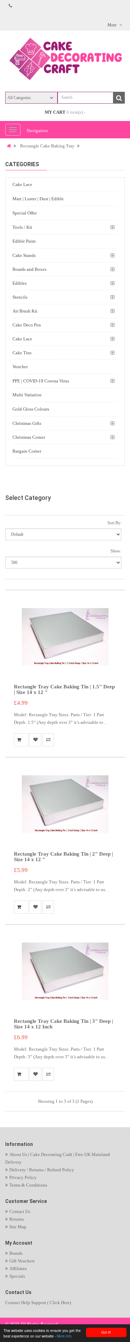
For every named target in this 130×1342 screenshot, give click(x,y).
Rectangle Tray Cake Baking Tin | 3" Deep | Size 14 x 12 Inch (63, 1024)
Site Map (17, 1226)
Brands (16, 1253)
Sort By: (114, 522)
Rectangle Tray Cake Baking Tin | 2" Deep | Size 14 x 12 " (63, 857)
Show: (116, 551)
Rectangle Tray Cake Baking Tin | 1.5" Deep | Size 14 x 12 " (64, 689)
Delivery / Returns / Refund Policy (41, 1169)
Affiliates (18, 1268)
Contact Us (19, 1211)
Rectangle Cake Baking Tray (47, 145)
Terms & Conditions (28, 1185)
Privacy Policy (23, 1177)
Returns (16, 1219)
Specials (17, 1276)
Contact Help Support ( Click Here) (38, 1302)
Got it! (106, 1332)
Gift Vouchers (22, 1260)
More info (64, 1336)
